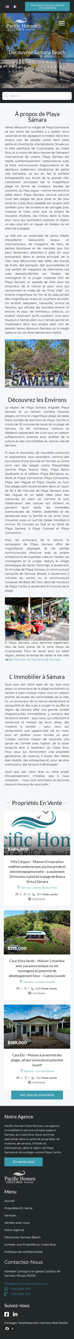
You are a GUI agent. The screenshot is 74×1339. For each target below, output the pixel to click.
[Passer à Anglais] (7, 6)
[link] (37, 833)
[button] (62, 23)
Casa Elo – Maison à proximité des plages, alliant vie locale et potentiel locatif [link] (37, 1060)
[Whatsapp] (12, 1328)
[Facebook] (7, 1328)
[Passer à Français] (14, 6)
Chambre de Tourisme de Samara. (37, 659)
